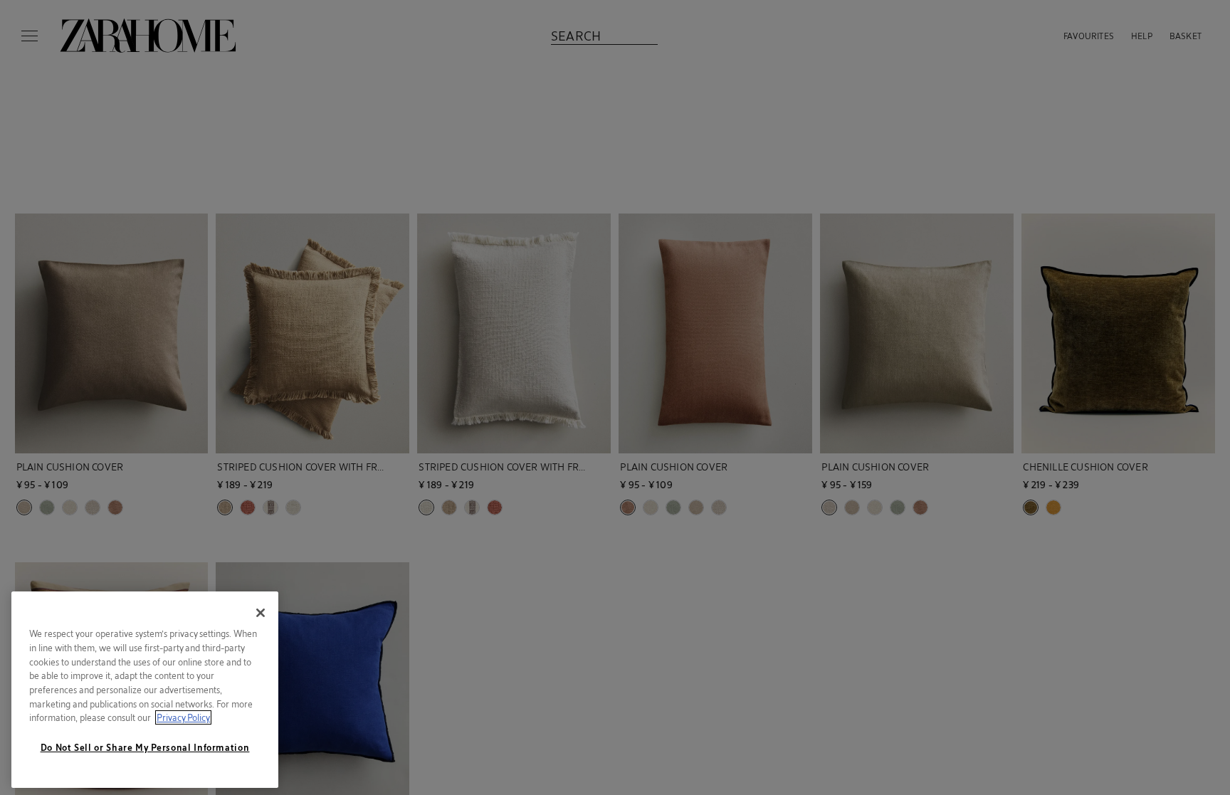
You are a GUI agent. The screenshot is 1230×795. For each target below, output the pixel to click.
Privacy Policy (183, 717)
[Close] (260, 612)
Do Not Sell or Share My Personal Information (145, 747)
